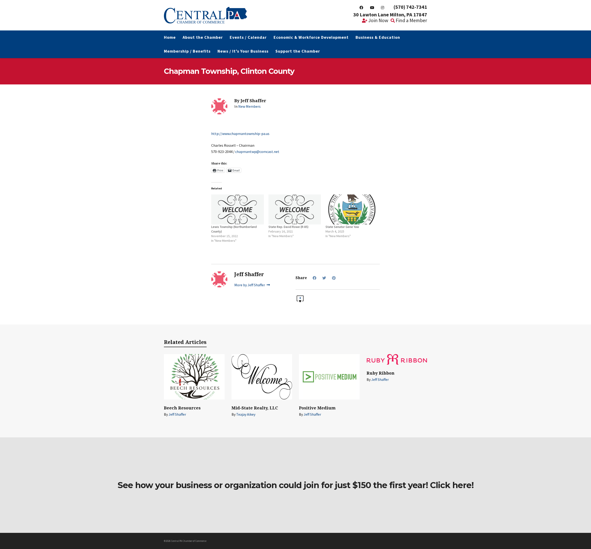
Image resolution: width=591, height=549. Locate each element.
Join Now (377, 20)
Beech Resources (182, 408)
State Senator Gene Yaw (342, 227)
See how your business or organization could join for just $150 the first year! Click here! (296, 485)
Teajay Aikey (245, 414)
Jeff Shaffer (177, 414)
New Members (249, 106)
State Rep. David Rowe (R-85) (288, 227)
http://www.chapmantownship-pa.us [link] (240, 133)
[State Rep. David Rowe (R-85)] (294, 209)
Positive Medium (317, 408)
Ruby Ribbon (381, 373)
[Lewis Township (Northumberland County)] (237, 209)
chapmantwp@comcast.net (257, 151)
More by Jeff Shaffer (250, 285)
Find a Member (411, 20)
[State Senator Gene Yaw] (352, 209)
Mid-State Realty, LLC (255, 408)
